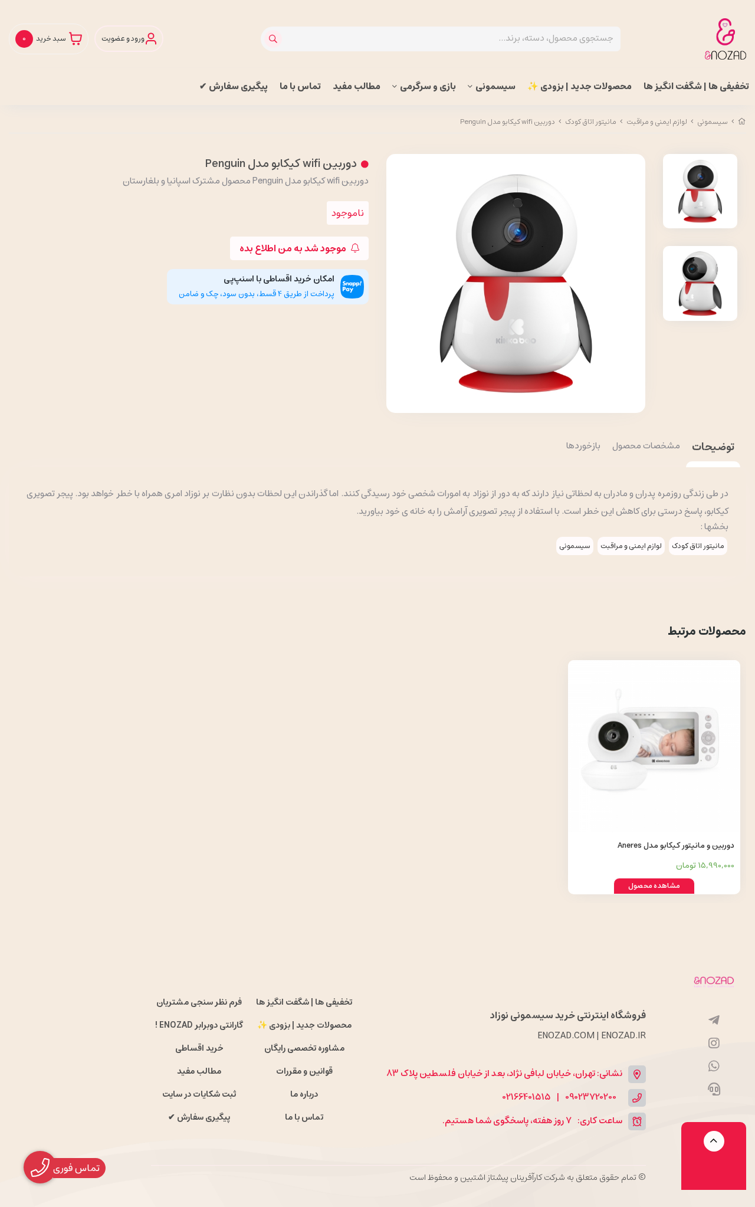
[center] (274, 39)
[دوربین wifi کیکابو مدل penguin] (713, 981)
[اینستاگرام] (714, 1044)
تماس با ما (300, 86)
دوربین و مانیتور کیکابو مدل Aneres (676, 845)
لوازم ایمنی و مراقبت (656, 122)
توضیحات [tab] (713, 448)
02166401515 (527, 1097)
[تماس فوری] (714, 1090)
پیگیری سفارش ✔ (233, 86)
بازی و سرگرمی (428, 86)
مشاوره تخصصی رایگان (304, 1048)
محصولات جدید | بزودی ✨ (579, 86)
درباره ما (304, 1094)
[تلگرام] (714, 1021)
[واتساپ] (714, 1067)
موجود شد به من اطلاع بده (293, 248)
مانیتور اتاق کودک (590, 122)
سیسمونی (495, 86)
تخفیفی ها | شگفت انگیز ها (696, 86)
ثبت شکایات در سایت (199, 1094)
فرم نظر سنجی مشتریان (199, 1002)
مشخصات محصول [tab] (646, 446)
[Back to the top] (714, 1141)
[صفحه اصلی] (742, 122)
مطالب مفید (356, 86)
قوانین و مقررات (304, 1071)
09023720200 (590, 1097)
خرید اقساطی (199, 1048)
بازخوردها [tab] (583, 446)
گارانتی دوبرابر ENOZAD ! (199, 1025)
